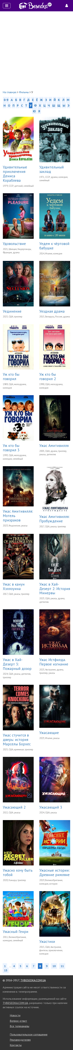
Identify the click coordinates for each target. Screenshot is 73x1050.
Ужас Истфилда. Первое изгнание (53, 662)
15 (5, 970)
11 (62, 966)
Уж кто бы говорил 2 (47, 376)
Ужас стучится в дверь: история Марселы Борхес (17, 739)
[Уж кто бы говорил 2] (54, 346)
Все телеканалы (19, 1026)
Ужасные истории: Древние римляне (54, 872)
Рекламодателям (20, 1039)
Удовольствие (14, 243)
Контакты (16, 1045)
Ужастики (47, 941)
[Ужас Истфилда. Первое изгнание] (54, 631)
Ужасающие (49, 732)
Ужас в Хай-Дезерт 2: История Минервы (54, 588)
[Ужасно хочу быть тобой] (18, 842)
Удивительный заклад (51, 169)
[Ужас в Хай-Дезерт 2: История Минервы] (54, 556)
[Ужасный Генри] (18, 908)
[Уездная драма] (54, 283)
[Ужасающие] (54, 706)
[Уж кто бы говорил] (18, 346)
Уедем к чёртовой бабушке (54, 245)
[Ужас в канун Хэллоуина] (18, 556)
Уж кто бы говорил (11, 376)
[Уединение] (18, 283)
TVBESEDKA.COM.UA (33, 980)
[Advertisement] (36, 50)
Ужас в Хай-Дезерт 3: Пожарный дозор (17, 664)
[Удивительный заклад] (54, 139)
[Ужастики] (54, 913)
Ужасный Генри (15, 931)
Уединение (12, 311)
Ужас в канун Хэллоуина (14, 586)
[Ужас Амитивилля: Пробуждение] (54, 488)
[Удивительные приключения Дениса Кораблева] (18, 139)
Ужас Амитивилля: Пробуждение (54, 518)
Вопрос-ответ (18, 1021)
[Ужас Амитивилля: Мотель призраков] (18, 486)
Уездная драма (52, 311)
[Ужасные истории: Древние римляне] (54, 842)
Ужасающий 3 (50, 807)
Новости (15, 1015)
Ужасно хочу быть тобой (17, 872)
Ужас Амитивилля (54, 445)
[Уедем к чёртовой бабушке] (54, 215)
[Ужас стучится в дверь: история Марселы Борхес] (18, 707)
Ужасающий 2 (14, 807)
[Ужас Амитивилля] (54, 417)
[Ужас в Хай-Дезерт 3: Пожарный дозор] (18, 631)
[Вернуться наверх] (66, 1039)
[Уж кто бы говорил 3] (18, 417)
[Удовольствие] (18, 215)
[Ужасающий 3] (54, 779)
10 (54, 966)
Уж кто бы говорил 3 (11, 447)
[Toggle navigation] (6, 5)
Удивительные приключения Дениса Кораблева (15, 174)
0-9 (6, 100)
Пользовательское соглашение (28, 1034)
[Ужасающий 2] (18, 779)
